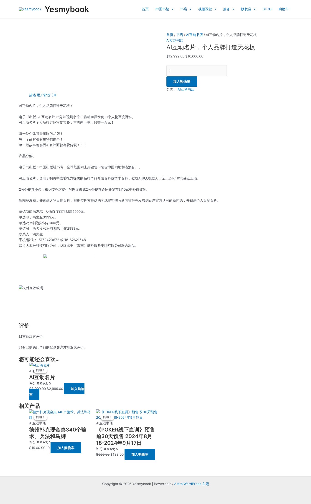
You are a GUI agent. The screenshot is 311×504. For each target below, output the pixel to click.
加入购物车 (181, 81)
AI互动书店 (194, 35)
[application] (171, 9)
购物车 (283, 9)
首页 (145, 9)
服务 (226, 9)
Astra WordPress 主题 (191, 484)
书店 (183, 9)
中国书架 (162, 9)
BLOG (267, 9)
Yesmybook (67, 9)
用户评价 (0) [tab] (46, 95)
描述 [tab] (32, 95)
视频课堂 (205, 9)
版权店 (246, 9)
